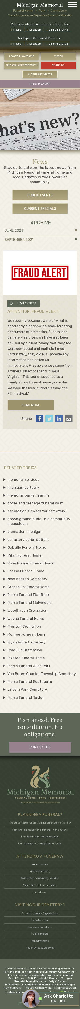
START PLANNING (40, 84)
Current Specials (40, 209)
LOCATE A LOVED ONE (21, 56)
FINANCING (58, 65)
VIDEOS (58, 56)
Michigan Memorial (40, 5)
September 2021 (19, 240)
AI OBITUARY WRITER (40, 74)
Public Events (40, 195)
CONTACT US (40, 747)
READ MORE (31, 405)
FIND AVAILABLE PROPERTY (21, 65)
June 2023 (14, 230)
